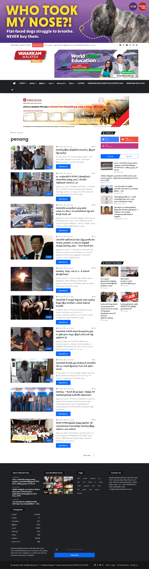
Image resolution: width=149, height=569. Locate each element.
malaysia (86, 486)
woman (79, 493)
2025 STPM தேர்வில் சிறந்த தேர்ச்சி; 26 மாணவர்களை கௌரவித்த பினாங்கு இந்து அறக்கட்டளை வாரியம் (75, 426)
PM (78, 489)
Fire (84, 482)
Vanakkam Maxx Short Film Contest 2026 (105, 83)
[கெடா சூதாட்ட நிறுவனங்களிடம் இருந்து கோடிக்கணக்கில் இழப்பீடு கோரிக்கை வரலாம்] (109, 272)
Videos (14, 518)
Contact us (134, 565)
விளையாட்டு (61, 83)
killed (79, 486)
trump (97, 489)
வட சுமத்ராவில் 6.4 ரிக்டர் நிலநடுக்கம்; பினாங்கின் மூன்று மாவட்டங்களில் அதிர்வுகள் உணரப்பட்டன (73, 179)
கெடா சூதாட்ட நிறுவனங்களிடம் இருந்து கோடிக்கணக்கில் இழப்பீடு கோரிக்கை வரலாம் (109, 282)
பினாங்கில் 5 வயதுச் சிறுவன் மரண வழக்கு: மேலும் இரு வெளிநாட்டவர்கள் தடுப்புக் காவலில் (75, 302)
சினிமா (71, 83)
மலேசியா (32, 83)
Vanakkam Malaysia (48, 565)
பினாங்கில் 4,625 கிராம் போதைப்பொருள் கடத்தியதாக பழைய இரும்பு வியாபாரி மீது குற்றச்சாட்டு (74, 334)
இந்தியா (42, 83)
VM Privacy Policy (123, 565)
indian (101, 482)
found (90, 482)
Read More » (63, 166)
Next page (87, 455)
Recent (129, 156)
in (95, 482)
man (93, 486)
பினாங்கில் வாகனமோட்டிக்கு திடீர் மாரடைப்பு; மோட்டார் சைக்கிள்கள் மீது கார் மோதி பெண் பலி (75, 211)
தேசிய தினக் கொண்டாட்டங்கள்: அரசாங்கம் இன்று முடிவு (62, 45)
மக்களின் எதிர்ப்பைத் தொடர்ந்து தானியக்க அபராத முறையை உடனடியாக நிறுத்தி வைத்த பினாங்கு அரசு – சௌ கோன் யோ (75, 242)
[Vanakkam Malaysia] (31, 56)
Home (14, 132)
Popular (110, 156)
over (99, 486)
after (78, 478)
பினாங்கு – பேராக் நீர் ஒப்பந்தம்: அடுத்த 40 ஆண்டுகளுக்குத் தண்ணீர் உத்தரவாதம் (75, 393)
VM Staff (60, 146)
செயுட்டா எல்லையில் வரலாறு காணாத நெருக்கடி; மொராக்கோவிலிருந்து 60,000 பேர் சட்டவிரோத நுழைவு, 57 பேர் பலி (126, 166)
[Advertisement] (119, 240)
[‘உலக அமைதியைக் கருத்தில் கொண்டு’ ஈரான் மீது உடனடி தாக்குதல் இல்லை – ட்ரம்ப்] (107, 189)
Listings (81, 83)
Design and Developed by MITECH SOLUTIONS (72, 565)
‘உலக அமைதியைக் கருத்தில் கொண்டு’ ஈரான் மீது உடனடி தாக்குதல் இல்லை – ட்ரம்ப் (126, 188)
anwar (85, 478)
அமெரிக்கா (15, 521)
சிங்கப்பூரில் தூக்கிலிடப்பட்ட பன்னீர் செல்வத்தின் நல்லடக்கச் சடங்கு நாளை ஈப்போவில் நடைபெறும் (125, 199)
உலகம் (51, 83)
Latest (22, 83)
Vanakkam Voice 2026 (135, 83)
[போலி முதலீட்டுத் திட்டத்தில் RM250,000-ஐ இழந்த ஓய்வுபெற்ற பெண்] (129, 297)
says (90, 489)
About (113, 565)
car (99, 478)
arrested (92, 478)
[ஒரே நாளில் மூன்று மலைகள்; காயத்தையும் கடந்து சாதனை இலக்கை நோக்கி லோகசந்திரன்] (48, 491)
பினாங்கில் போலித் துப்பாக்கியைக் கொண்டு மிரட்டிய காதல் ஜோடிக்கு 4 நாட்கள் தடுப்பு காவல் (76, 365)
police (84, 489)
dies (78, 482)
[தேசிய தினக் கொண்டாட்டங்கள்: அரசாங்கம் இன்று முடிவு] (129, 272)
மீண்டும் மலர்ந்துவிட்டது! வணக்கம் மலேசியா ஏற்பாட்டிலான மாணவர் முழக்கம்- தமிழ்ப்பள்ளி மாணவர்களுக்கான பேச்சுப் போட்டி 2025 (119, 178)
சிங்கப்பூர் (15, 531)
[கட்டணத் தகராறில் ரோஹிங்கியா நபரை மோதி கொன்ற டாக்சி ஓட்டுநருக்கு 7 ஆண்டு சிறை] (48, 479)
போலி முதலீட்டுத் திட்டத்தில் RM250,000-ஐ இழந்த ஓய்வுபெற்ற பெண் (129, 306)
